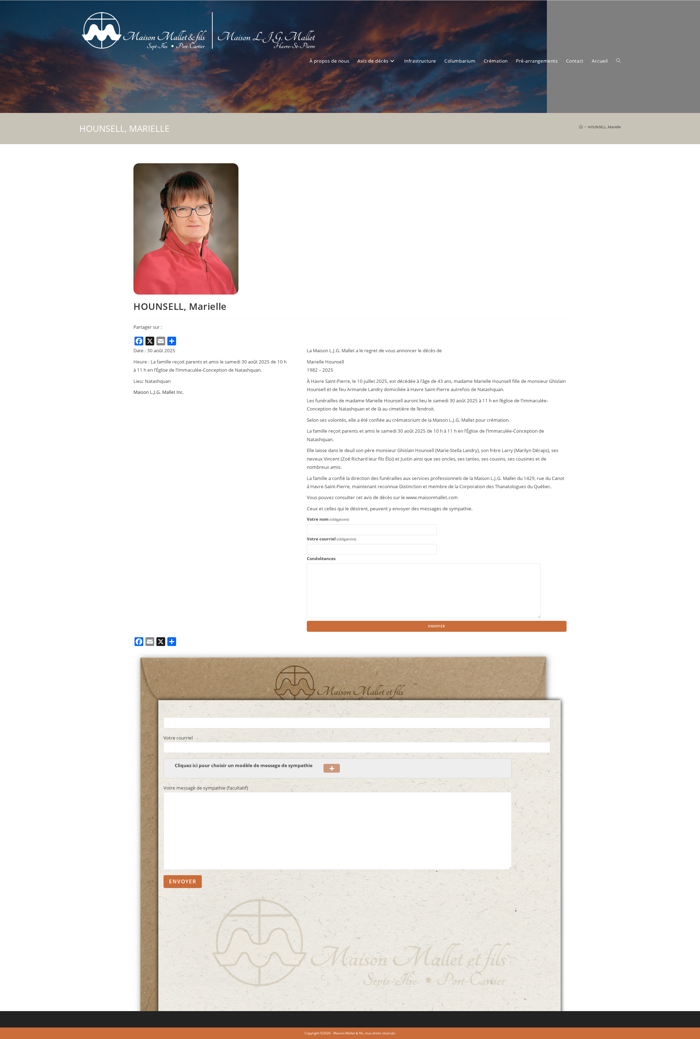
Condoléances (321, 558)
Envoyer (436, 626)
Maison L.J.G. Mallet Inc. (158, 392)
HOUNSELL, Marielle (604, 126)
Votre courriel (331, 539)
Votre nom (328, 519)
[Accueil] (581, 126)
